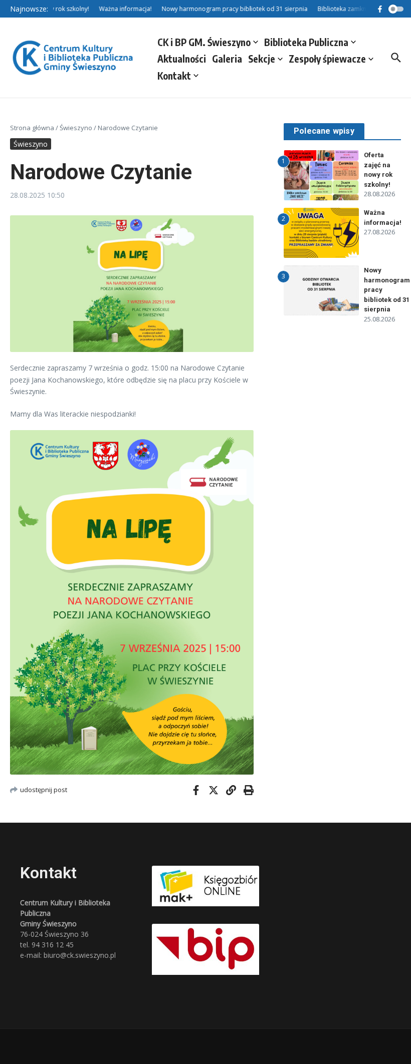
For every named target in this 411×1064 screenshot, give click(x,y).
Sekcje (261, 59)
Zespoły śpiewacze (327, 59)
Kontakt (174, 76)
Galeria (227, 59)
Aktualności (181, 59)
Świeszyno (76, 127)
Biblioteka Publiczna (306, 42)
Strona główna (32, 127)
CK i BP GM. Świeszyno (204, 42)
